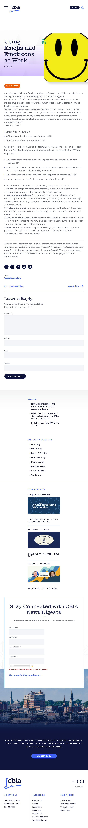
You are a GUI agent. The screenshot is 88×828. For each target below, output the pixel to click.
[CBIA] (15, 9)
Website (7, 363)
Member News (38, 466)
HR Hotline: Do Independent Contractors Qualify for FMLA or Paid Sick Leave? (45, 416)
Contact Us (37, 800)
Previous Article (16, 286)
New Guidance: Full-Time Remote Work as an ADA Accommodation (43, 406)
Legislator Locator (68, 804)
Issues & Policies (39, 453)
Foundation (37, 807)
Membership (37, 813)
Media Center (37, 462)
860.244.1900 (9, 807)
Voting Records (66, 807)
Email (6, 351)
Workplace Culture (12, 278)
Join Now (74, 8)
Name (7, 338)
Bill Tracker (65, 810)
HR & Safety (36, 449)
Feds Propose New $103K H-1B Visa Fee (45, 424)
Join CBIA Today (44, 756)
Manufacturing (38, 457)
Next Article (73, 286)
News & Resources (40, 817)
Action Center (66, 800)
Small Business (38, 471)
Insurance (36, 810)
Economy (35, 444)
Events (35, 804)
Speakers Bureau (39, 820)
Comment (8, 314)
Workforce (36, 475)
